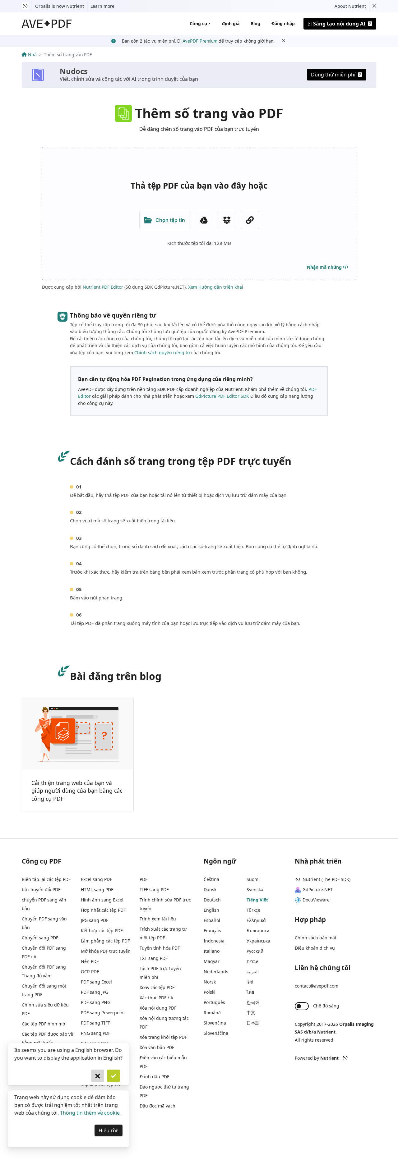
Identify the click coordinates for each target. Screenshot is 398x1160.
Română (212, 1013)
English (211, 910)
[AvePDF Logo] (47, 24)
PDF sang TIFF (95, 1023)
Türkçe (253, 910)
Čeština (211, 879)
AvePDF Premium (200, 41)
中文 (251, 1013)
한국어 (253, 1002)
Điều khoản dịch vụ (315, 948)
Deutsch (212, 900)
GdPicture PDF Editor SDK (222, 396)
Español (212, 920)
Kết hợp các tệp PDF (102, 930)
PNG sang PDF (95, 1033)
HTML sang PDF (97, 889)
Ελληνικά (256, 920)
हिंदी (250, 982)
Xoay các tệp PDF (157, 987)
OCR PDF (90, 971)
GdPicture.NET (318, 889)
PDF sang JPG (94, 992)
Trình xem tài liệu (158, 919)
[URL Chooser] (250, 220)
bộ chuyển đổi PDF (41, 889)
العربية (253, 971)
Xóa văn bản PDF (157, 1047)
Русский (255, 951)
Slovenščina (216, 1033)
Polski (209, 992)
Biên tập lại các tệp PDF (46, 879)
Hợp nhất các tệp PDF (103, 910)
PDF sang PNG (95, 1002)
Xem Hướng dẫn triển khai (215, 287)
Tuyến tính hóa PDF (160, 948)
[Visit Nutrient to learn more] (25, 6)
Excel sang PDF (96, 879)
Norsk (210, 982)
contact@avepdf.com (316, 986)
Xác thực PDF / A (156, 998)
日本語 (253, 1023)
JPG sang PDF (94, 920)
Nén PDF (90, 961)
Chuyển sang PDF (40, 938)
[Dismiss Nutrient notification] (374, 6)
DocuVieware (316, 900)
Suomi (253, 879)
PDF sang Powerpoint (103, 1013)
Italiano (212, 951)
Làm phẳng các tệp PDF (105, 941)
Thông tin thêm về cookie (90, 1112)
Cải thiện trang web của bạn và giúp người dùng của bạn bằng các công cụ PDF (76, 790)
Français (212, 930)
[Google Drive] (204, 220)
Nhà (32, 54)
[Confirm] (113, 1076)
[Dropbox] (227, 220)
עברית (252, 961)
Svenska (255, 889)
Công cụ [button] (198, 23)
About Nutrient (350, 6)
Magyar (212, 961)
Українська (258, 941)
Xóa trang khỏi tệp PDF (163, 1037)
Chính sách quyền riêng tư (162, 352)
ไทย (250, 992)
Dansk (210, 889)
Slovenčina (215, 1023)
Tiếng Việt (257, 900)
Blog (255, 23)
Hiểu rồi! (108, 1130)
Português (214, 1002)
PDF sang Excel (96, 982)
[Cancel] (97, 1076)
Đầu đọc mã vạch (157, 1106)
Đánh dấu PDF (154, 1077)
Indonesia (214, 941)
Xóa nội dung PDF (158, 1008)
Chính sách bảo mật (315, 938)
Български (258, 930)
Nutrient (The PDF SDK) (326, 879)
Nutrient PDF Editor (103, 287)
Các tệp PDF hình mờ (43, 1024)
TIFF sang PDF (154, 889)
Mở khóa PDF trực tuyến (106, 951)
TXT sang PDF (154, 958)
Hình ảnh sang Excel (102, 900)
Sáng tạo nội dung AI (339, 23)
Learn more (102, 6)
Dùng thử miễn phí (333, 74)
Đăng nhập (283, 23)
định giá (230, 23)
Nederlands (216, 971)
